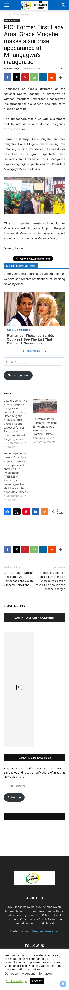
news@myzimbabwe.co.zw (42, 931)
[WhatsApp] (34, 77)
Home (7, 14)
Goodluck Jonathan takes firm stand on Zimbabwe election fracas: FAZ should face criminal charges (49, 581)
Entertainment (21, 14)
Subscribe (14, 797)
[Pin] (26, 511)
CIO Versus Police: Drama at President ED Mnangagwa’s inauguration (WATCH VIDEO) (45, 426)
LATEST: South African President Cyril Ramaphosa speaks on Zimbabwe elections (18, 579)
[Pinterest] (25, 77)
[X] (16, 77)
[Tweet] (17, 511)
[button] (6, 5)
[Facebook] (8, 77)
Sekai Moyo (13, 68)
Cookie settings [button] (16, 981)
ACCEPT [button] (37, 981)
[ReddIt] (52, 77)
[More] (61, 77)
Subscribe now (18, 375)
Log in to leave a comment (34, 617)
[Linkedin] (43, 77)
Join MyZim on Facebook (34, 816)
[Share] (7, 511)
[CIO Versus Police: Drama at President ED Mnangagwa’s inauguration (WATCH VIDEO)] (45, 406)
